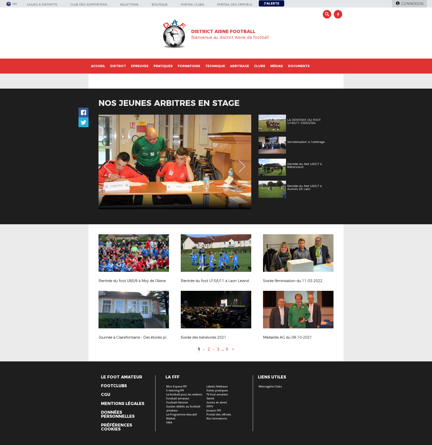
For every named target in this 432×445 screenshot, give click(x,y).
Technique (215, 66)
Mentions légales (122, 404)
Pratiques (163, 66)
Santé (210, 398)
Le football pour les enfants (184, 394)
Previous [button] (106, 163)
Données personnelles (117, 414)
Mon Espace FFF (176, 386)
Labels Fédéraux (217, 386)
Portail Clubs (192, 4)
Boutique (160, 4)
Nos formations (216, 418)
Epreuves (139, 66)
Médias (276, 66)
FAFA (169, 422)
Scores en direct (216, 402)
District (118, 66)
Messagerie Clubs (270, 386)
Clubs (259, 66)
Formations (189, 66)
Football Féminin (177, 402)
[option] (174, 162)
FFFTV (209, 406)
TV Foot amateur (217, 394)
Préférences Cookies (116, 427)
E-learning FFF (175, 390)
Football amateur (177, 398)
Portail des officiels (234, 4)
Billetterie (129, 4)
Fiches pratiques (217, 390)
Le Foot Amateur (121, 377)
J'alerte (271, 3)
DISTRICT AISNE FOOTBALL (223, 31)
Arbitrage (239, 66)
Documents (299, 66)
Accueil (98, 66)
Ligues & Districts (42, 4)
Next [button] (242, 163)
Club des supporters (88, 4)
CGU (105, 395)
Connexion (412, 4)
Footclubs (114, 386)
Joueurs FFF (213, 410)
